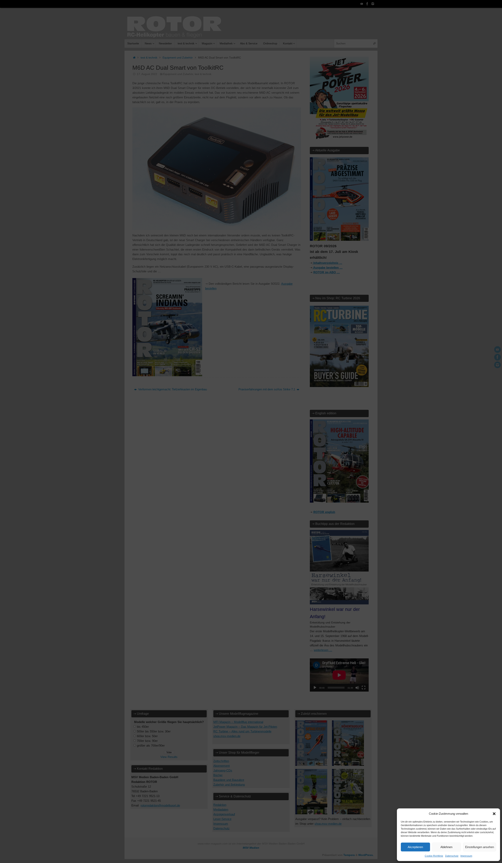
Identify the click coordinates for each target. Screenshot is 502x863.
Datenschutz (451, 856)
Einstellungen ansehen (479, 847)
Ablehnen (446, 847)
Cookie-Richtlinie (434, 856)
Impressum (466, 856)
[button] (494, 814)
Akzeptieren (415, 847)
